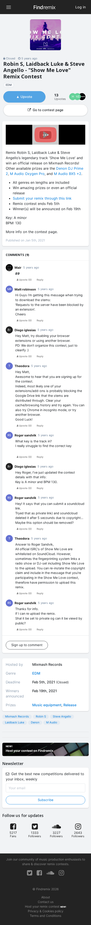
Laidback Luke (14, 722)
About (45, 897)
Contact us (45, 902)
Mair (18, 267)
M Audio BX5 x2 (67, 173)
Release (69, 705)
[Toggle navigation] (9, 7)
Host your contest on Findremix (29, 750)
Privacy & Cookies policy (45, 911)
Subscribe (45, 800)
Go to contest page (47, 110)
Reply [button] (40, 279)
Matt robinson (25, 289)
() (25, 279)
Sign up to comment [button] (26, 645)
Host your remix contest (42, 906)
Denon (35, 722)
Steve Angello (62, 716)
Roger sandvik (25, 435)
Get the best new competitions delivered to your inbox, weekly (45, 776)
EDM (9, 84)
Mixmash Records (17, 716)
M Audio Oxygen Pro (27, 173)
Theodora (22, 366)
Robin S (41, 716)
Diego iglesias (25, 330)
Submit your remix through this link (42, 198)
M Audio (51, 722)
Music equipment (46, 705)
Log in (80, 7)
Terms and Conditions (45, 916)
